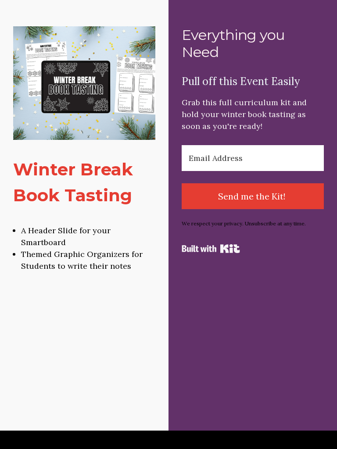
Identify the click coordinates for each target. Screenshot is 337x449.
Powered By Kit (211, 249)
